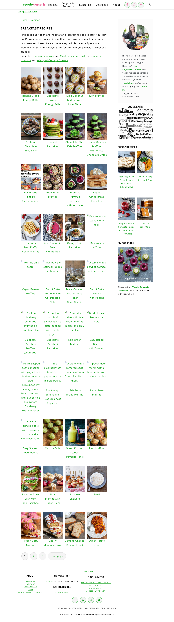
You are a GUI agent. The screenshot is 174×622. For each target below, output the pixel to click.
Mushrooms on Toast (72, 56)
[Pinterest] (134, 5)
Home (24, 20)
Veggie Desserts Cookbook (31, 592)
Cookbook (102, 4)
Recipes (53, 4)
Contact (31, 584)
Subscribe (85, 4)
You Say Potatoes (62, 592)
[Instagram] (141, 5)
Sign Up (50, 581)
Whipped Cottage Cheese (52, 60)
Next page (57, 556)
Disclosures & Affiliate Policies (96, 583)
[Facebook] (127, 5)
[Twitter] (99, 600)
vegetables (128, 83)
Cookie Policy (96, 588)
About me (30, 581)
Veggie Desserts (27, 11)
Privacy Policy (96, 585)
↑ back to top (87, 571)
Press (30, 590)
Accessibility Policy (95, 591)
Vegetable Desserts (68, 5)
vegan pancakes (44, 56)
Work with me (30, 587)
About (116, 4)
